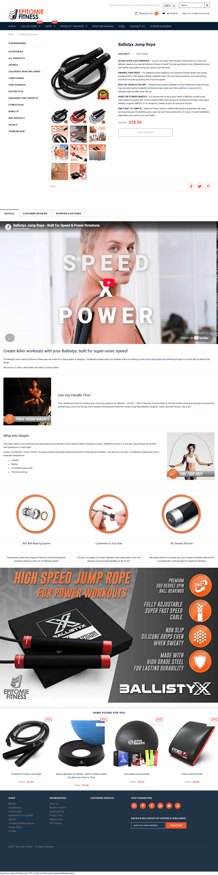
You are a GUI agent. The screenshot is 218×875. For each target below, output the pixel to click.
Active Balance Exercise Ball (136, 774)
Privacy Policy (56, 815)
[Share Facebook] (191, 186)
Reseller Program (57, 807)
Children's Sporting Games (24, 71)
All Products (17, 58)
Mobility (14, 111)
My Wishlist (172, 13)
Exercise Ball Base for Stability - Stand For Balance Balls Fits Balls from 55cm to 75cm (81, 776)
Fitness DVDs (16, 105)
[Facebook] (152, 806)
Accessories (16, 51)
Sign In (185, 13)
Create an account (200, 13)
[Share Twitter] (200, 186)
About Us (53, 804)
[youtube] (160, 806)
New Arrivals (17, 118)
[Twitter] (169, 806)
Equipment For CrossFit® (23, 98)
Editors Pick (16, 91)
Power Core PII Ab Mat (192, 774)
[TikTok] (178, 806)
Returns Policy (56, 819)
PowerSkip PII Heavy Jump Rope (26, 774)
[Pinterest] (143, 806)
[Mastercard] (17, 851)
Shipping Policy (56, 811)
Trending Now (17, 131)
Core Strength (17, 85)
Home (11, 34)
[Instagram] (134, 806)
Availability (124, 54)
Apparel (13, 65)
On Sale (13, 125)
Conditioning (16, 78)
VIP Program (55, 823)
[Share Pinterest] (208, 186)
